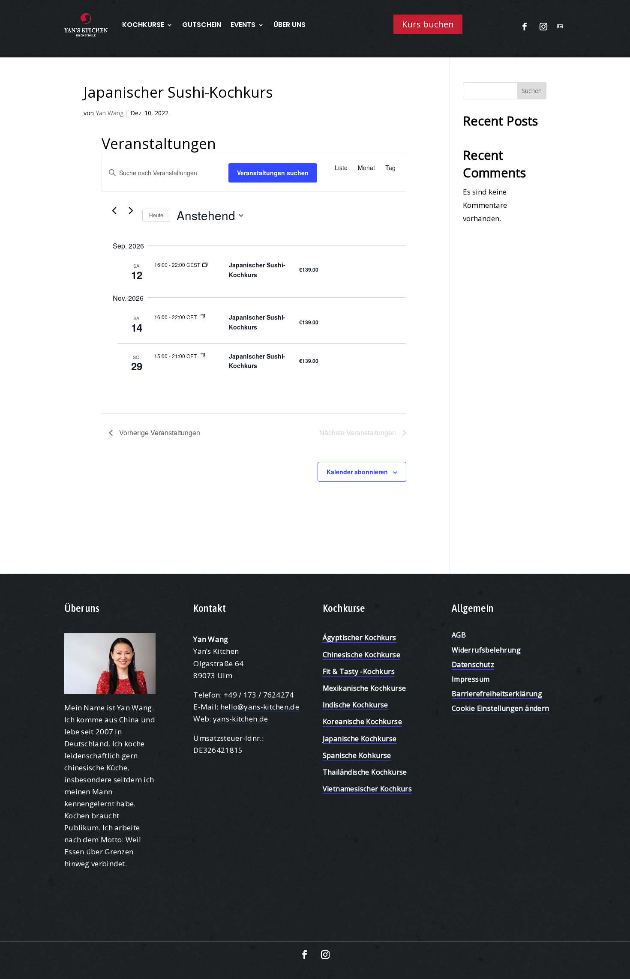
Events (243, 25)
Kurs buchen (428, 24)
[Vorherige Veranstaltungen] (114, 210)
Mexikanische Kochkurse (364, 688)
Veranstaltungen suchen (273, 172)
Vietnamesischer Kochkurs (367, 788)
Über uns (289, 25)
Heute (156, 215)
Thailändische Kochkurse (365, 772)
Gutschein (201, 25)
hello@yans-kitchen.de (259, 707)
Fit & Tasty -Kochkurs (359, 671)
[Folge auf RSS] (560, 26)
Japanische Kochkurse (360, 738)
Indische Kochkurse (355, 705)
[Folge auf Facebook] (524, 26)
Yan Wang (109, 113)
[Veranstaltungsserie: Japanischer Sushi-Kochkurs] (205, 264)
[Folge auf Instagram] (543, 26)
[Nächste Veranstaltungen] (131, 210)
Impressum (471, 679)
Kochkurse (143, 25)
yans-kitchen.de (240, 719)
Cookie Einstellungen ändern (500, 708)
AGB (459, 635)
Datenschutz (473, 664)
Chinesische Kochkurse (361, 654)
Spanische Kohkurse (357, 755)
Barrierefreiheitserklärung (497, 693)
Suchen (532, 91)
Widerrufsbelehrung (486, 650)
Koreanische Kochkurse (362, 721)
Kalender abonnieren (357, 471)
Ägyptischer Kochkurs (359, 637)
